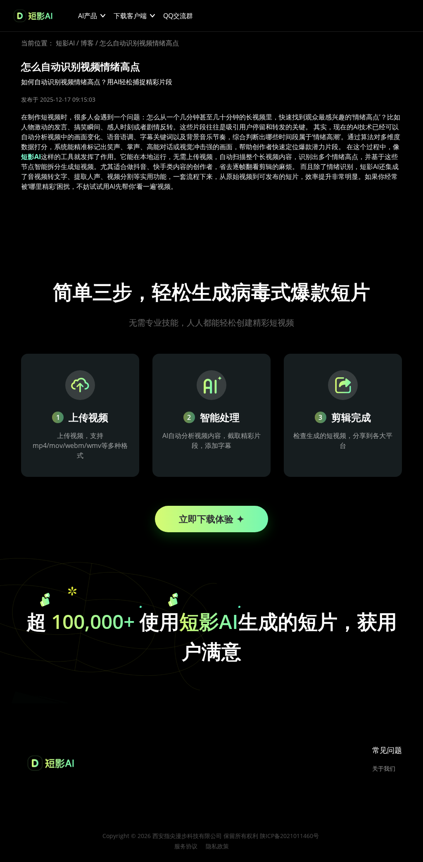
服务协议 (185, 846)
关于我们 (383, 768)
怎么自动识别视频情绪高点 (139, 43)
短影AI (65, 43)
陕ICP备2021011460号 (289, 836)
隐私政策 (217, 846)
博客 (87, 43)
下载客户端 (130, 15)
